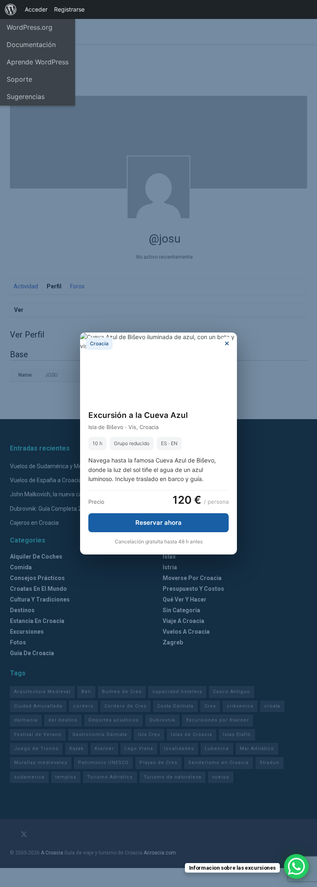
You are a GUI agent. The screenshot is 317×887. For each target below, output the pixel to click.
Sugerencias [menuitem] (26, 96)
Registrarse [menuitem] (69, 9)
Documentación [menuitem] (31, 44)
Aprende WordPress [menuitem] (38, 62)
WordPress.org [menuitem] (29, 27)
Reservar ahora (158, 522)
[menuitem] (10, 9)
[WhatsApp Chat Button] (296, 866)
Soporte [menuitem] (19, 79)
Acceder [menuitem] (36, 9)
